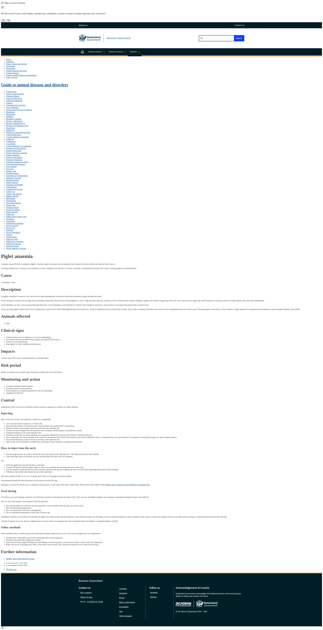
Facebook (153, 593)
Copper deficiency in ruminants (18, 146)
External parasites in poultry (17, 162)
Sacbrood (10, 219)
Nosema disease (12, 207)
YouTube (153, 597)
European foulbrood (14, 160)
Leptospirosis (11, 187)
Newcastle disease (13, 203)
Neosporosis (11, 201)
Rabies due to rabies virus (16, 217)
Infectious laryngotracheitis (17, 176)
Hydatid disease (12, 173)
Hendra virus (11, 171)
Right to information (127, 602)
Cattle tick (10, 139)
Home (8, 59)
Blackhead (10, 112)
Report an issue (86, 597)
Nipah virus (10, 205)
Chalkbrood (11, 142)
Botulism (9, 117)
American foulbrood (14, 101)
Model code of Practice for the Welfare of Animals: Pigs (127, 485)
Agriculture (10, 66)
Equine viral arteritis (14, 157)
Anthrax (9, 103)
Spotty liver (10, 228)
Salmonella (10, 221)
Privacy (122, 598)
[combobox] (216, 38)
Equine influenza (13, 155)
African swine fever (14, 98)
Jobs (121, 611)
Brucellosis (10, 128)
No (8, 20)
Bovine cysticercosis (14, 121)
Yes (3, 20)
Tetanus (9, 235)
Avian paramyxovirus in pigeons (19, 110)
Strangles (9, 230)
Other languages (125, 616)
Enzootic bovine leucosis (16, 148)
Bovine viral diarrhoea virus (17, 126)
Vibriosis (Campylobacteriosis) (18, 132)
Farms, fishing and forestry (16, 64)
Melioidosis (10, 198)
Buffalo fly (10, 130)
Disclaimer (123, 593)
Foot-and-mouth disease (15, 164)
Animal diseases (12, 73)
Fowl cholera (11, 167)
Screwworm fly (12, 226)
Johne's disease (12, 182)
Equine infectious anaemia (16, 153)
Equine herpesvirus (13, 151)
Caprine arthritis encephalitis (17, 137)
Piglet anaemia (12, 212)
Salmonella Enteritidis (14, 223)
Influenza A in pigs (13, 178)
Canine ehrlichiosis (13, 135)
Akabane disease (12, 96)
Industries (10, 62)
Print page (12, 570)
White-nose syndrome (14, 242)
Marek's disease (12, 196)
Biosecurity (10, 68)
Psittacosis (10, 214)
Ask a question (86, 593)
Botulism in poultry (13, 119)
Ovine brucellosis (13, 210)
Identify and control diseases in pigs (20, 559)
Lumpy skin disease (14, 194)
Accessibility (123, 607)
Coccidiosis (10, 144)
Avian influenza (12, 107)
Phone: (91, 602)
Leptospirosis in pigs (14, 189)
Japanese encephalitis (14, 185)
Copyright (123, 589)
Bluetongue (10, 114)
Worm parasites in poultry (16, 248)
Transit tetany (11, 237)
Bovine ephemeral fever (15, 123)
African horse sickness (15, 94)
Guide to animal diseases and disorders (21, 75)
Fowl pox (10, 169)
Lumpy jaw (10, 192)
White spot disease (13, 244)
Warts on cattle (12, 239)
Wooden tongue (12, 246)
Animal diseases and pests (16, 71)
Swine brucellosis (13, 232)
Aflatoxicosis (11, 92)
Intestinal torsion (12, 180)
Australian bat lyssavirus (15, 105)
